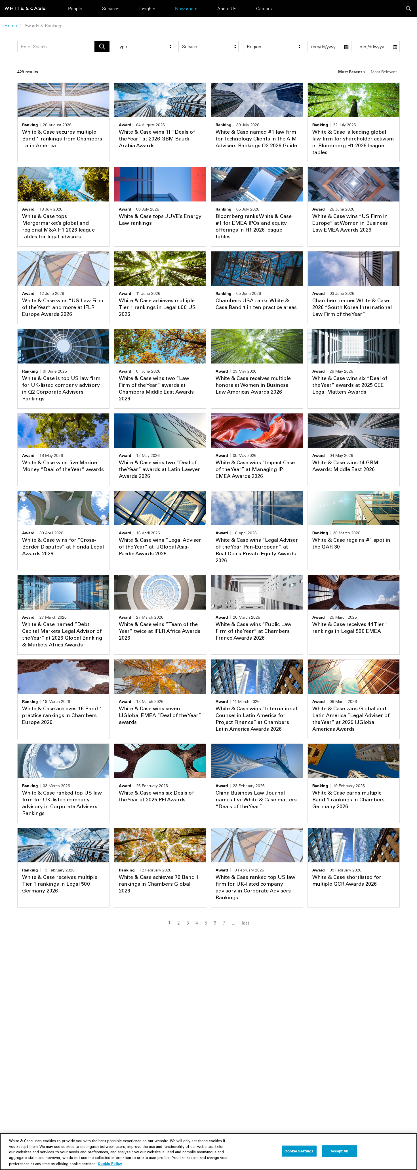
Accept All (339, 1151)
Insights (147, 8)
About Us (226, 8)
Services (110, 8)
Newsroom (186, 8)
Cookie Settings (299, 1151)
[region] (208, 1151)
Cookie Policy (110, 1163)
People (75, 8)
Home (11, 25)
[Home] (25, 8)
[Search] (408, 8)
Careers (264, 8)
